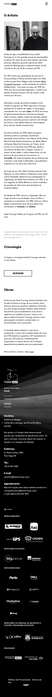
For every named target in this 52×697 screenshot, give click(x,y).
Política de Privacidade (19, 679)
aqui (32, 352)
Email (7, 390)
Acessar (18, 273)
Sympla (7, 442)
